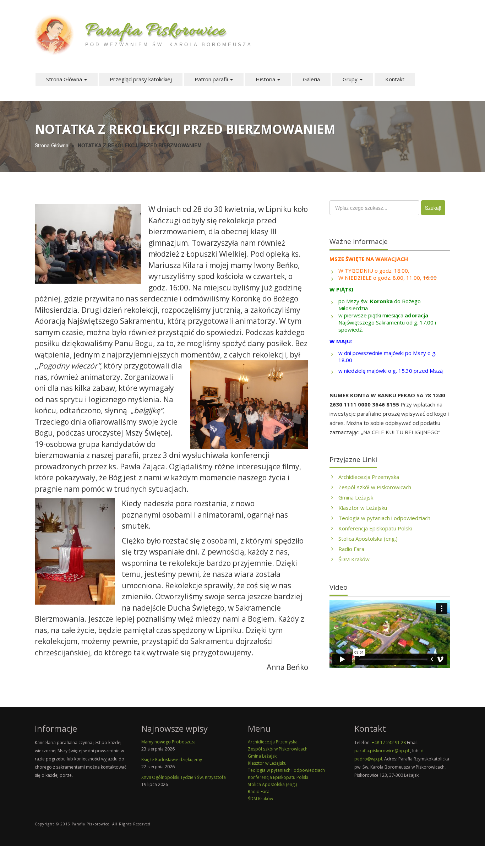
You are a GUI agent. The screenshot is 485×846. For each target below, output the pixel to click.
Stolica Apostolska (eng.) (368, 538)
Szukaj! (433, 207)
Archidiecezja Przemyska (368, 476)
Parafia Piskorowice (155, 31)
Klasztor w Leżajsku (362, 507)
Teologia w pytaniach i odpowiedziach (384, 518)
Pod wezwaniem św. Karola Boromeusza (168, 44)
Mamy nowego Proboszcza (168, 742)
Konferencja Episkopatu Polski (375, 528)
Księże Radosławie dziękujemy (171, 760)
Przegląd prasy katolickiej (141, 79)
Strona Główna (64, 79)
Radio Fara (351, 548)
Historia (266, 79)
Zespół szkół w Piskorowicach (374, 487)
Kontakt (394, 79)
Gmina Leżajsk (355, 497)
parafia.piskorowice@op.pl (381, 751)
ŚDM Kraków (354, 559)
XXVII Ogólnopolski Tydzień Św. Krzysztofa (183, 777)
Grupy (351, 79)
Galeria (311, 79)
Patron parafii (212, 79)
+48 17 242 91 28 (389, 742)
